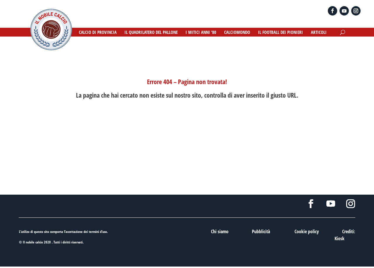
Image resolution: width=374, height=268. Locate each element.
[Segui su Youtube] (344, 10)
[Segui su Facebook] (332, 10)
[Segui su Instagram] (356, 10)
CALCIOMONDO (237, 32)
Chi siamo (219, 231)
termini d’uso (98, 231)
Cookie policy (307, 231)
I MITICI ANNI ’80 (201, 32)
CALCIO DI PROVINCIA (98, 32)
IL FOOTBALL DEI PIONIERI (280, 32)
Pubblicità (261, 231)
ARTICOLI (319, 32)
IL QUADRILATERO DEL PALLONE (151, 32)
